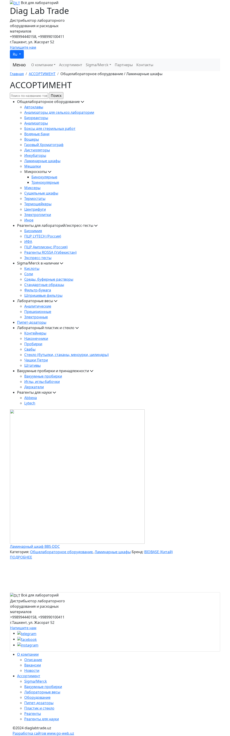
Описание (33, 659)
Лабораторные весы (42, 692)
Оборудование (37, 697)
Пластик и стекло (39, 708)
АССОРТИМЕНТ (42, 73)
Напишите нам (23, 47)
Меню (19, 65)
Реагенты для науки (41, 718)
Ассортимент (70, 64)
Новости (31, 670)
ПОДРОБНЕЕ (21, 557)
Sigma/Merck (97, 64)
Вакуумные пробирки (43, 686)
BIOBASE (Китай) (158, 551)
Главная (17, 73)
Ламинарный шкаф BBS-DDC (35, 546)
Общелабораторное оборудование (61, 551)
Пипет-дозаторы (38, 702)
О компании (42, 64)
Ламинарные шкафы (113, 551)
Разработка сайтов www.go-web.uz (43, 733)
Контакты (144, 64)
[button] (17, 54)
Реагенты (32, 713)
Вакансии (32, 665)
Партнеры (124, 64)
